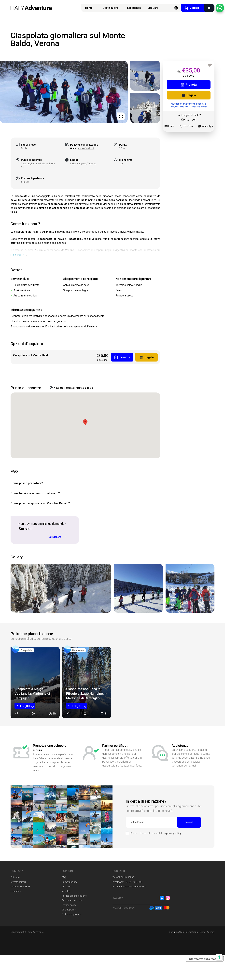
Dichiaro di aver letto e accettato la (155, 833)
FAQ (64, 877)
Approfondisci (86, 148)
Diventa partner (18, 882)
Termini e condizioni (72, 900)
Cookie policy (69, 909)
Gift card (66, 886)
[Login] (176, 8)
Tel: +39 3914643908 (123, 877)
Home (88, 7)
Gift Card (152, 7)
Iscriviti (189, 822)
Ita (209, 7)
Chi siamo (16, 877)
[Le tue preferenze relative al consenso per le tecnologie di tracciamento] (219, 957)
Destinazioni (110, 7)
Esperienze (134, 7)
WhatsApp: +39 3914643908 (127, 882)
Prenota (191, 84)
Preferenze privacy (71, 914)
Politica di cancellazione (74, 895)
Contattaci (16, 891)
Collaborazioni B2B (20, 886)
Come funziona (70, 882)
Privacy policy (69, 905)
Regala (191, 95)
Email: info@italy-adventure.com (129, 886)
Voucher (66, 891)
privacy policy (173, 833)
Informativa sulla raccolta (205, 959)
